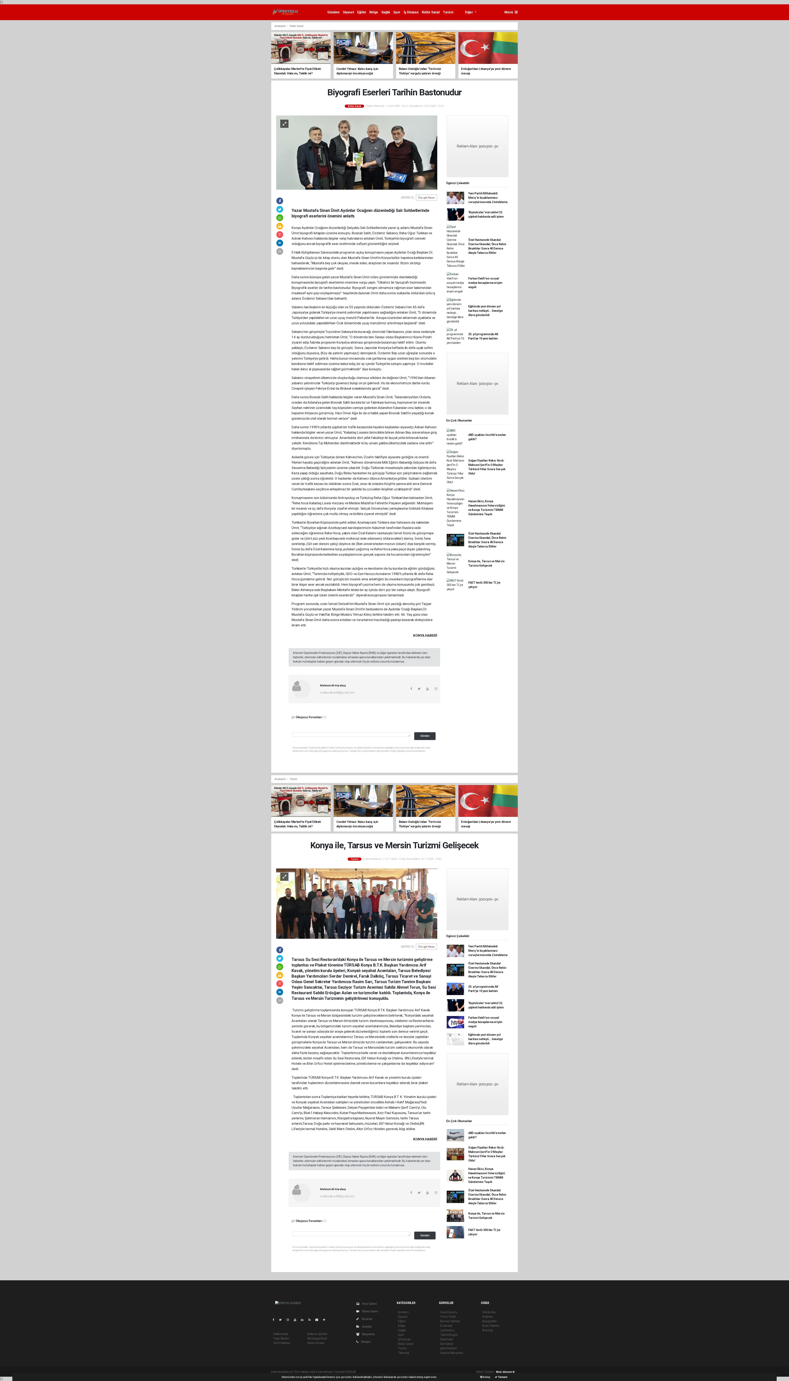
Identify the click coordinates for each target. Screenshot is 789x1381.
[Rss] (311, 1319)
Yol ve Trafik (448, 1316)
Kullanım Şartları (317, 1334)
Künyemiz (368, 1334)
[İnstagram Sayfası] (289, 1319)
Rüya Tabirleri (490, 1325)
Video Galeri (369, 1311)
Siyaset (348, 12)
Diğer (469, 12)
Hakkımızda (280, 1334)
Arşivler (366, 1326)
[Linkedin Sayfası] (304, 1319)
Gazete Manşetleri (451, 1352)
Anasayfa (280, 26)
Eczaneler (446, 1325)
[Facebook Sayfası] (275, 1319)
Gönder (425, 735)
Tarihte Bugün (449, 1334)
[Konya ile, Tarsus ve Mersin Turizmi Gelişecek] (356, 903)
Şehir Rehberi (448, 1348)
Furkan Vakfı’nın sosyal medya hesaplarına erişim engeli (485, 283)
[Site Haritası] (318, 1319)
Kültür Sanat (431, 12)
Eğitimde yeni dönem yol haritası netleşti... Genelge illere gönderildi (485, 311)
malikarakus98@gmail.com (337, 692)
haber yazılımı (365, 1371)
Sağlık (385, 12)
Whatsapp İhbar (317, 1338)
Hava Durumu (448, 1312)
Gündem (333, 12)
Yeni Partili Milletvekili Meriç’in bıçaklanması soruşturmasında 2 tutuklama (488, 198)
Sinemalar (446, 1339)
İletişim (366, 1341)
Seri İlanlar (446, 1343)
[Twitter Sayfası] (282, 1319)
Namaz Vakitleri (450, 1321)
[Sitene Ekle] (326, 1319)
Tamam (502, 1377)
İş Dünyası (411, 12)
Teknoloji (403, 1352)
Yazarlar (367, 1319)
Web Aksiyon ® (505, 1371)
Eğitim (361, 12)
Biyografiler (489, 1321)
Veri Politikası (281, 1343)
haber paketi (382, 1371)
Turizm (448, 12)
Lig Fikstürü (447, 1330)
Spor (396, 12)
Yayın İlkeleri (281, 1338)
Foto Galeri (369, 1303)
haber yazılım (415, 1371)
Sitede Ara (489, 1312)
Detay (486, 1377)
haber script (431, 1371)
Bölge (373, 12)
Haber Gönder (316, 1343)
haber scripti (399, 1371)
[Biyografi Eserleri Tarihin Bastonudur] (356, 152)
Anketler (487, 1316)
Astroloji (487, 1330)
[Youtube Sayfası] (297, 1319)
